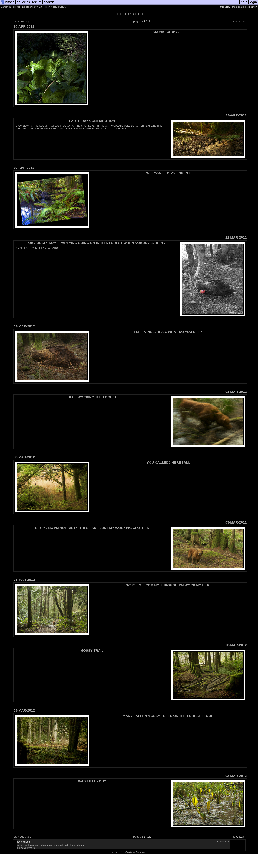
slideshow (251, 6)
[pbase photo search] (49, 3)
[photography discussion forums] (37, 3)
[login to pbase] (253, 3)
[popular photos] (147, 3)
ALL (148, 21)
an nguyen (23, 841)
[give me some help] (244, 3)
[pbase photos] (8, 3)
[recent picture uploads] (23, 3)
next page (238, 21)
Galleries (44, 6)
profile (16, 6)
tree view (225, 6)
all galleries (28, 6)
